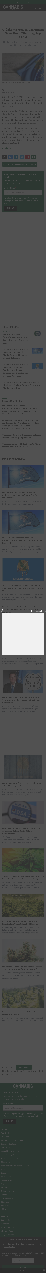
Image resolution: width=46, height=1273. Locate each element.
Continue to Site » (38, 611)
